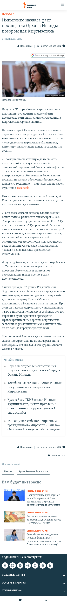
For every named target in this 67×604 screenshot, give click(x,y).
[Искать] (46, 600)
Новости (8, 14)
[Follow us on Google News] (43, 565)
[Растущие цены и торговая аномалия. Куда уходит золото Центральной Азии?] (14, 516)
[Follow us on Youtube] (5, 565)
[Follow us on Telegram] (28, 565)
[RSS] (50, 565)
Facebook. (23, 188)
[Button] (25, 46)
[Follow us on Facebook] (20, 565)
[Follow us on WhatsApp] (35, 565)
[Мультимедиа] (21, 600)
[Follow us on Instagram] (12, 565)
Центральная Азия (37, 491)
